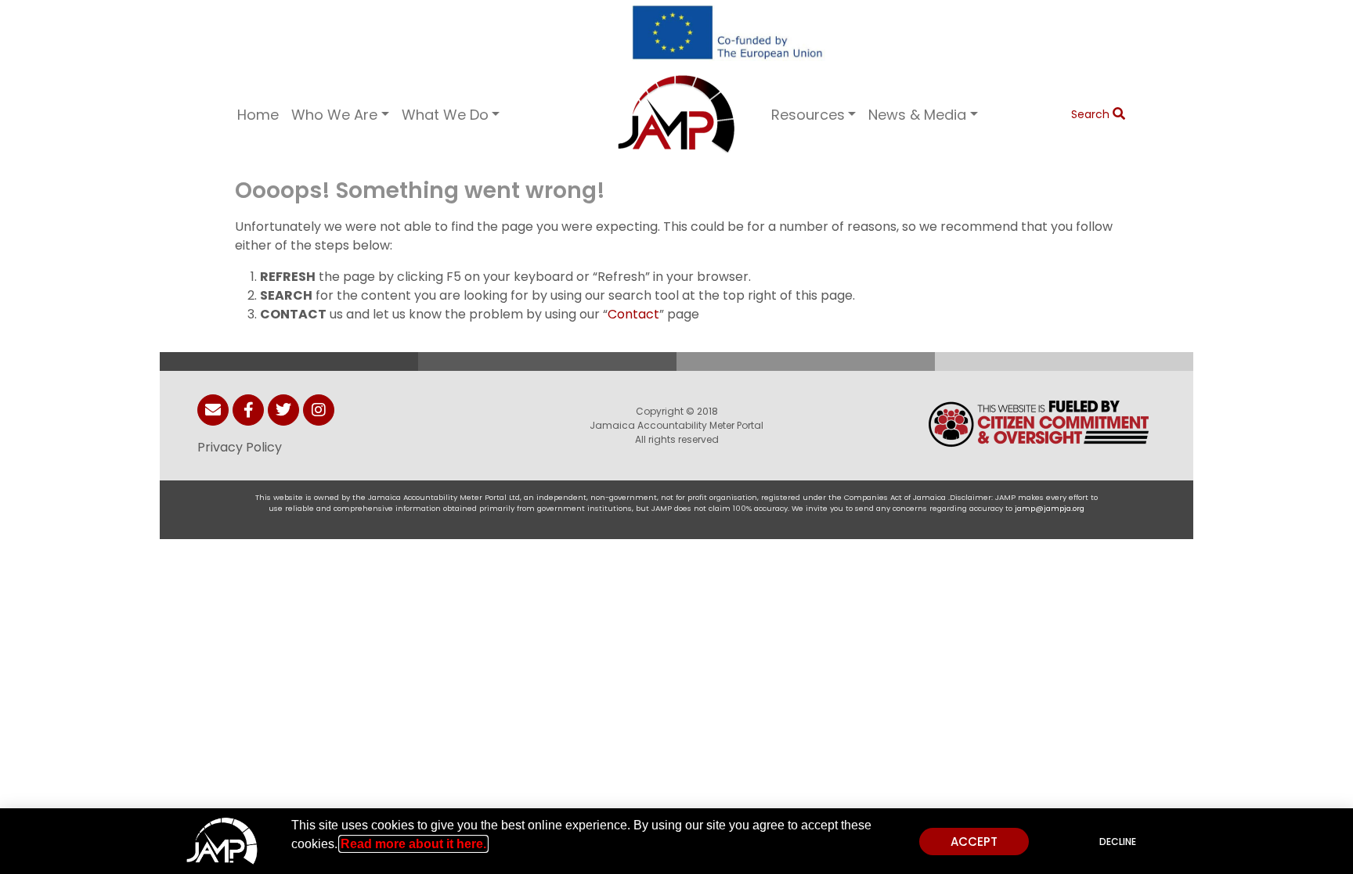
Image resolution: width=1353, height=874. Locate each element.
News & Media (917, 114)
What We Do (445, 114)
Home (258, 114)
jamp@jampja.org (1049, 508)
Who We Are (334, 114)
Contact (633, 314)
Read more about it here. (413, 844)
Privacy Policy (239, 447)
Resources (808, 114)
